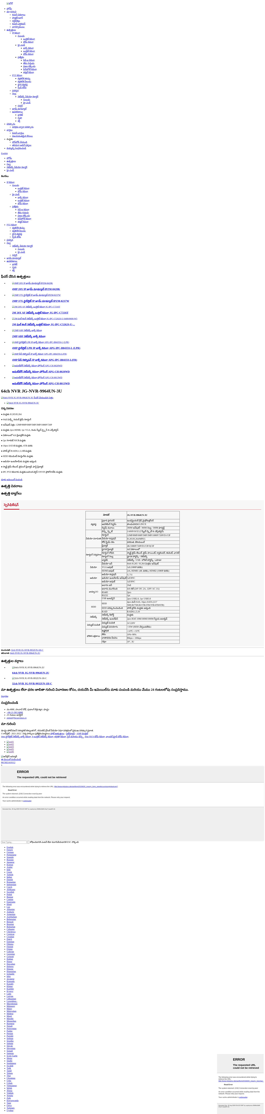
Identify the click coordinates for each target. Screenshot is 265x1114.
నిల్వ (14, 93)
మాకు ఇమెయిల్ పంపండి (11, 479)
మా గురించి (11, 11)
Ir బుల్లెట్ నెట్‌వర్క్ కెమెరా (42, 736)
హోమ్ (9, 8)
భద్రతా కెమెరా (60, 736)
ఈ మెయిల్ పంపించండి (11, 759)
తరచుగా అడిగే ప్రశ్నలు (21, 145)
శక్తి (19, 121)
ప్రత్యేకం (21, 57)
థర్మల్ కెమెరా (28, 72)
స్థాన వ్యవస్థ (23, 84)
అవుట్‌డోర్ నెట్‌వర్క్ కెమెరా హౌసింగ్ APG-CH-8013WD (41, 383)
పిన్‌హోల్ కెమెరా (30, 69)
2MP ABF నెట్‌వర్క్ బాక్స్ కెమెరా (29, 336)
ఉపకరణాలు (17, 112)
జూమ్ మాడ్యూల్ (19, 109)
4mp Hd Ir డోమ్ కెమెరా (95, 736)
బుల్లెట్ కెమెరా (29, 39)
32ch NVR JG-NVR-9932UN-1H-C (27, 650)
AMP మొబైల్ (82, 733)
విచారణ (4, 696)
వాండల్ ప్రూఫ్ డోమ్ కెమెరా (117, 736)
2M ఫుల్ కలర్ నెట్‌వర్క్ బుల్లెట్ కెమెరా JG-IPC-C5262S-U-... (43, 324)
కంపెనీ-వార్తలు (18, 133)
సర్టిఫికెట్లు (16, 21)
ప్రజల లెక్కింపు (29, 66)
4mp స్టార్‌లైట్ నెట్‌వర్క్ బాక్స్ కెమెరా (16, 736)
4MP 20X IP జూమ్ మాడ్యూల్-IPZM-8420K (36, 289)
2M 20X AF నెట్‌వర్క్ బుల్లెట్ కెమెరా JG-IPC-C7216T (40, 312)
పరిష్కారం (11, 124)
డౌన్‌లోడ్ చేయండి (19, 142)
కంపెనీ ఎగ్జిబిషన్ (18, 24)
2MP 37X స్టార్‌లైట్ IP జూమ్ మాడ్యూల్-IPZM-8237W (40, 301)
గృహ (20, 118)
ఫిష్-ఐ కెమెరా (29, 60)
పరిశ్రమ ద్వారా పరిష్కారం (23, 127)
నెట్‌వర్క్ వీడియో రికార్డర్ (28, 96)
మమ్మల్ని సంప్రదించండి (16, 148)
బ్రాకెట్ (20, 115)
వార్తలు (10, 130)
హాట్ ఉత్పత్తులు (57, 733)
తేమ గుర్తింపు (28, 63)
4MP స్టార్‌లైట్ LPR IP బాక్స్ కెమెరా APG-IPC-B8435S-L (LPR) (46, 348)
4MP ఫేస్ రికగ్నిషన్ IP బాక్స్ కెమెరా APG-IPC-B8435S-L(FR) (44, 359)
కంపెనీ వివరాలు (18, 15)
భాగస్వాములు (18, 27)
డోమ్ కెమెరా (28, 42)
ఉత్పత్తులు (11, 30)
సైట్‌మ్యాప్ (70, 733)
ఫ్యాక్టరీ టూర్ (17, 18)
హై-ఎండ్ (21, 45)
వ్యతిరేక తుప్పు (24, 78)
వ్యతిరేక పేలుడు (24, 81)
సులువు (21, 36)
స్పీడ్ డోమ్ (22, 87)
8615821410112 (8, 762)
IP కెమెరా (16, 33)
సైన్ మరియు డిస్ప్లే (75, 736)
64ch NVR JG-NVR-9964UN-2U (25, 653)
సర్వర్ (20, 106)
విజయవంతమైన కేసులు (22, 136)
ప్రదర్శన (15, 90)
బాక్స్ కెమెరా (28, 48)
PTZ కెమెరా (17, 75)
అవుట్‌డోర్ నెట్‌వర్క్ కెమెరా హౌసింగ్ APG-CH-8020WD (41, 371)
